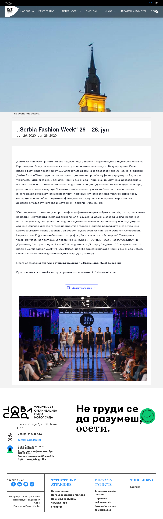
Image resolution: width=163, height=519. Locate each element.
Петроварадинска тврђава (68, 494)
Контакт (135, 486)
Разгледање (46, 11)
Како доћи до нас (105, 506)
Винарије (56, 506)
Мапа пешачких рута (133, 11)
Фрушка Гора (59, 502)
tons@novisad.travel (29, 439)
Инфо (108, 11)
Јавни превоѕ (103, 509)
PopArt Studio (32, 506)
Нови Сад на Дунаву (63, 498)
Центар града (60, 491)
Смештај (91, 11)
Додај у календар (82, 287)
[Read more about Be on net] (9, 3)
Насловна (27, 11)
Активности (70, 11)
